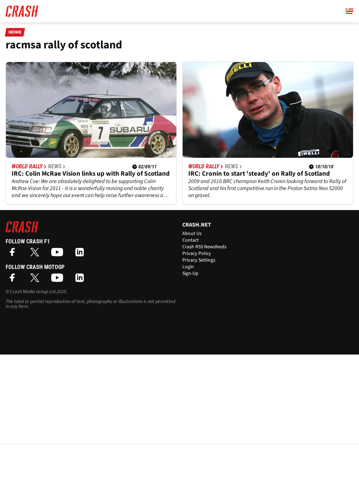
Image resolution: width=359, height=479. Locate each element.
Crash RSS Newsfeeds (204, 246)
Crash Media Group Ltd (32, 291)
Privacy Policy (196, 253)
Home (15, 32)
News (54, 166)
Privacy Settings (198, 260)
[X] (36, 254)
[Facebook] (14, 254)
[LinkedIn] (81, 254)
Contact (190, 240)
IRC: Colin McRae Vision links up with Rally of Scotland (91, 174)
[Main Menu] (349, 11)
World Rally (27, 166)
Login (188, 266)
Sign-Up (190, 273)
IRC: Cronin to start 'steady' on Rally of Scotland (259, 174)
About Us (192, 233)
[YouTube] (58, 254)
